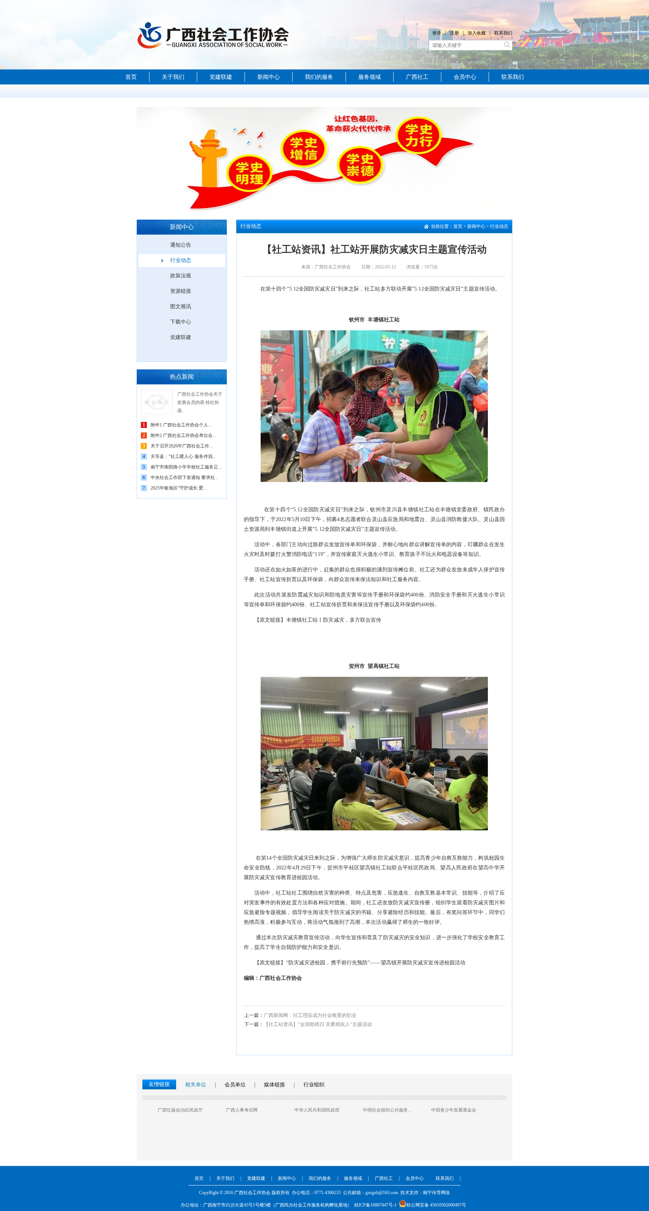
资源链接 (180, 291)
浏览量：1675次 (422, 267)
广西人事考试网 (242, 1110)
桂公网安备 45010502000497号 (436, 1205)
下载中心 (180, 322)
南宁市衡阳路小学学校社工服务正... (186, 467)
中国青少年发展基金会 (453, 1110)
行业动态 (180, 260)
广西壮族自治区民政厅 (180, 1110)
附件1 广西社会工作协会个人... (181, 425)
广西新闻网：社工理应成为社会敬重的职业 (300, 1015)
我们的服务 (319, 77)
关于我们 (173, 77)
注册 (454, 33)
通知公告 (180, 245)
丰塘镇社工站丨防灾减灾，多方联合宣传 (334, 620)
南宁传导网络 (436, 1192)
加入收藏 (477, 33)
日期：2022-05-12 (378, 267)
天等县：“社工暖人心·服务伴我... (183, 456)
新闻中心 (268, 77)
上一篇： (254, 1015)
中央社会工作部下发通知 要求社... (184, 477)
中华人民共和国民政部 (317, 1110)
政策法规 (180, 276)
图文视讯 (180, 306)
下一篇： (254, 1024)
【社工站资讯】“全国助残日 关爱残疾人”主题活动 (308, 1024)
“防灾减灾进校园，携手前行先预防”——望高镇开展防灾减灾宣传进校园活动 (376, 962)
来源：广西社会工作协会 (326, 267)
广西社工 (417, 77)
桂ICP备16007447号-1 (375, 1205)
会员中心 (465, 77)
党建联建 (221, 77)
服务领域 (369, 77)
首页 (131, 77)
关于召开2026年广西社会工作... (182, 446)
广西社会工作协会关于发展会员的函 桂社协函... (199, 402)
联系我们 (503, 33)
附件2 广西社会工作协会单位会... (183, 435)
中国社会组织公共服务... (387, 1110)
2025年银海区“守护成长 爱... (179, 488)
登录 (436, 33)
